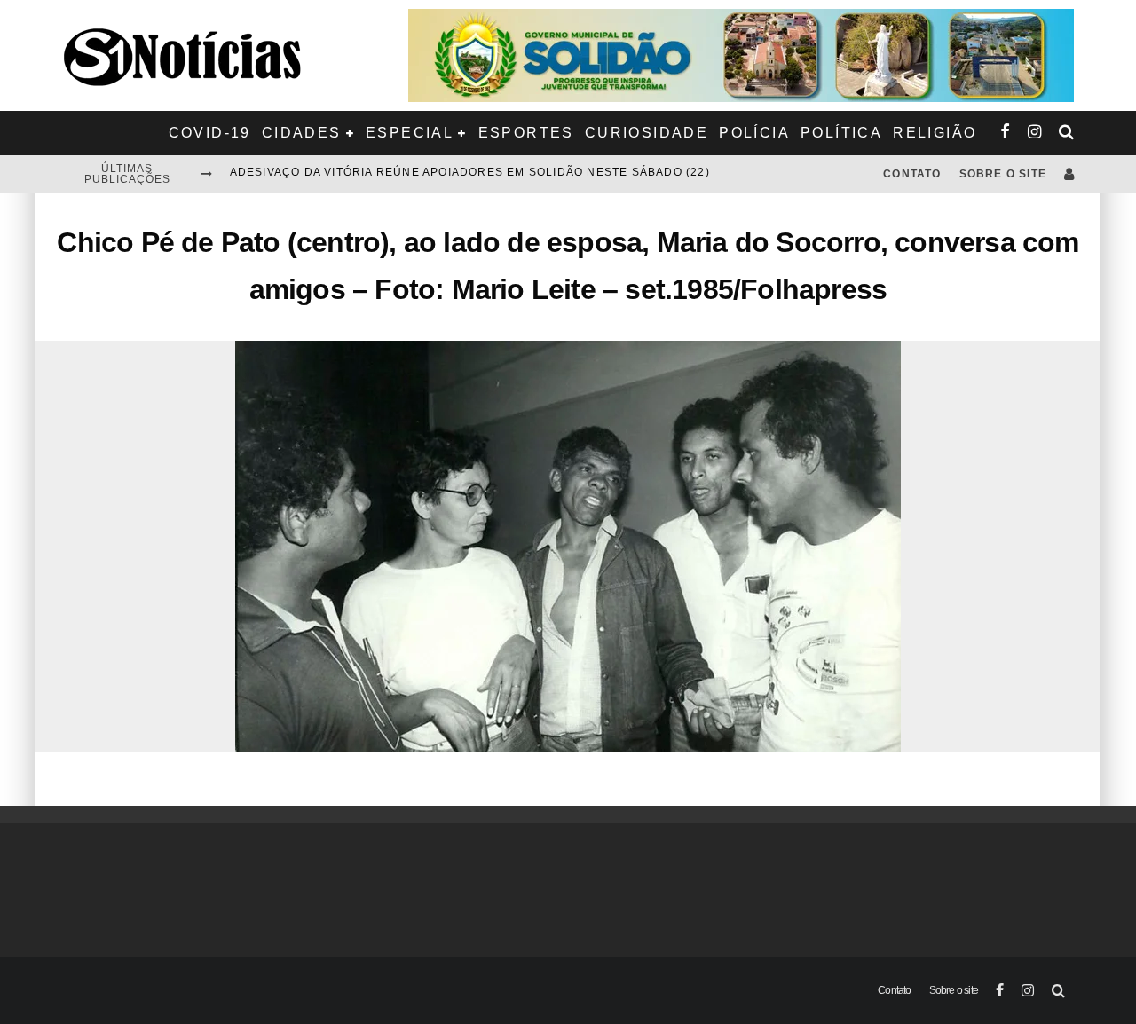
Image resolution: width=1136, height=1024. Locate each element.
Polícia (754, 132)
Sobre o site (1002, 174)
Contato (912, 174)
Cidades (302, 132)
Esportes (526, 132)
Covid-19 (210, 132)
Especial (410, 132)
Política (841, 132)
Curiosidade (646, 132)
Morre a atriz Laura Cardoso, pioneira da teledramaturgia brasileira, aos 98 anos (518, 174)
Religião (934, 132)
